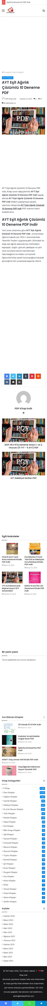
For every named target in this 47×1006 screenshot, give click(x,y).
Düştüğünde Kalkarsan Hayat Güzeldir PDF (29, 768)
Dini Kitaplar (9, 826)
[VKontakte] (7, 382)
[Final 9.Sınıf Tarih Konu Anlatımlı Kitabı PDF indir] (12, 549)
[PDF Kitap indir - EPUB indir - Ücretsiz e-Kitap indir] (10, 10)
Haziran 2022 (9, 916)
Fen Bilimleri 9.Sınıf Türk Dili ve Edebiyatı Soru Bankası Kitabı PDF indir (34, 561)
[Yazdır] (19, 382)
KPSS (6, 885)
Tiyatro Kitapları (10, 855)
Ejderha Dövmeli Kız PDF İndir (18, 2)
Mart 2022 (8, 928)
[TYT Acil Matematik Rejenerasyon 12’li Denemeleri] (12, 577)
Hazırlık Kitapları (10, 801)
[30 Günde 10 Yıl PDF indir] (9, 728)
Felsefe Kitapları (10, 818)
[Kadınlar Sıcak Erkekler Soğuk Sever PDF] (9, 740)
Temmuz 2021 (9, 940)
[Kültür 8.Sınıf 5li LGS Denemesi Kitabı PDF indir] (35, 577)
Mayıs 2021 (8, 949)
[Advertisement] (23, 42)
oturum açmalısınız (28, 660)
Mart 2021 (8, 957)
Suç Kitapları (9, 876)
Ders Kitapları (18, 72)
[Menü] (3, 11)
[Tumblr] (25, 376)
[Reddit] (38, 376)
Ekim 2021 (8, 932)
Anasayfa (7, 72)
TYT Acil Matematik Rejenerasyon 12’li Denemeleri (11, 588)
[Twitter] (13, 376)
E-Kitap (7, 788)
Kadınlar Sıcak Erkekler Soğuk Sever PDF (29, 737)
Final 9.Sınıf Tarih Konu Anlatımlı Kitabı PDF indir (12, 559)
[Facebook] (7, 376)
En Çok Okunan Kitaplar (13, 809)
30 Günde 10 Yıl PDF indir (29, 724)
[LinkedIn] (19, 376)
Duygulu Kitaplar (10, 872)
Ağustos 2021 (9, 936)
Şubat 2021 (8, 961)
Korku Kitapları (10, 881)
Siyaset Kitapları (10, 839)
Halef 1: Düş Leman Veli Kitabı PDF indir (20, 759)
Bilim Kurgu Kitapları (12, 830)
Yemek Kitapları (10, 889)
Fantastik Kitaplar (11, 843)
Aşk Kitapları (9, 834)
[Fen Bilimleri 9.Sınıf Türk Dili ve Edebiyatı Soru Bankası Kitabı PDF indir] (35, 549)
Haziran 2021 (9, 944)
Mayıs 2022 (8, 920)
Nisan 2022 (8, 924)
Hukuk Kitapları (10, 893)
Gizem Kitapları (10, 897)
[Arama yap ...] (43, 11)
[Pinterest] (32, 376)
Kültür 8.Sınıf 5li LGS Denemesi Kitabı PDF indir (34, 588)
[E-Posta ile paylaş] (13, 382)
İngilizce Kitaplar (10, 797)
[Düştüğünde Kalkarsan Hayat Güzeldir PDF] (9, 770)
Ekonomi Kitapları (11, 851)
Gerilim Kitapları (10, 902)
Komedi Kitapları (10, 860)
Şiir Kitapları (8, 864)
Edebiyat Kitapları (11, 805)
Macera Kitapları (10, 847)
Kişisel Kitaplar (10, 822)
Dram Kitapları (9, 868)
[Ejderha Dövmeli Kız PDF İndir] (9, 752)
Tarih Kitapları (9, 813)
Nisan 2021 (8, 953)
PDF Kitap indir (10, 99)
